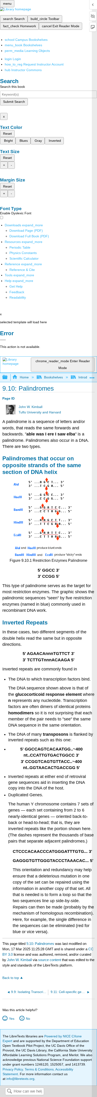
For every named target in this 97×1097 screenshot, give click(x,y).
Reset (7, 133)
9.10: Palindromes (40, 944)
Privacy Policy (13, 1069)
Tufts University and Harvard (40, 412)
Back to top (10, 978)
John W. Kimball (30, 407)
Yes (11, 1018)
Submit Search (14, 102)
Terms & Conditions (39, 1069)
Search (9, 1091)
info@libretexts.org (19, 1079)
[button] (16, 292)
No (28, 1018)
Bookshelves (53, 377)
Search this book (12, 87)
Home (24, 377)
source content (49, 960)
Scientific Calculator (24, 258)
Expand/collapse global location (92, 376)
